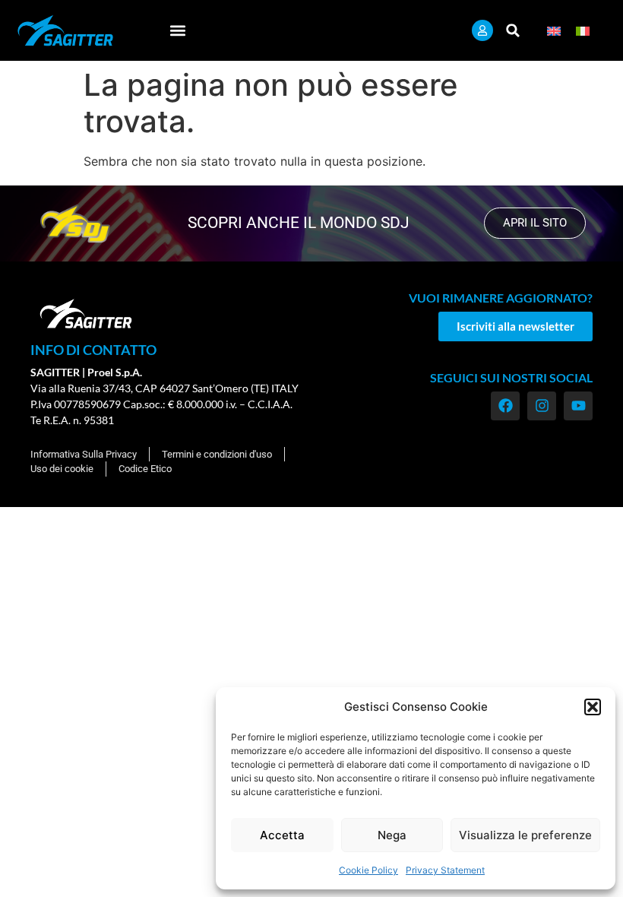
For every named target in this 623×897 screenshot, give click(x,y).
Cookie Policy (368, 870)
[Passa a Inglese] (553, 30)
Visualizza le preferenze (525, 835)
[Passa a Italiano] (582, 30)
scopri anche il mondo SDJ (299, 223)
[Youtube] (578, 405)
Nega (392, 835)
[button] (592, 707)
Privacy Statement (445, 870)
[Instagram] (541, 405)
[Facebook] (505, 405)
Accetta (282, 835)
